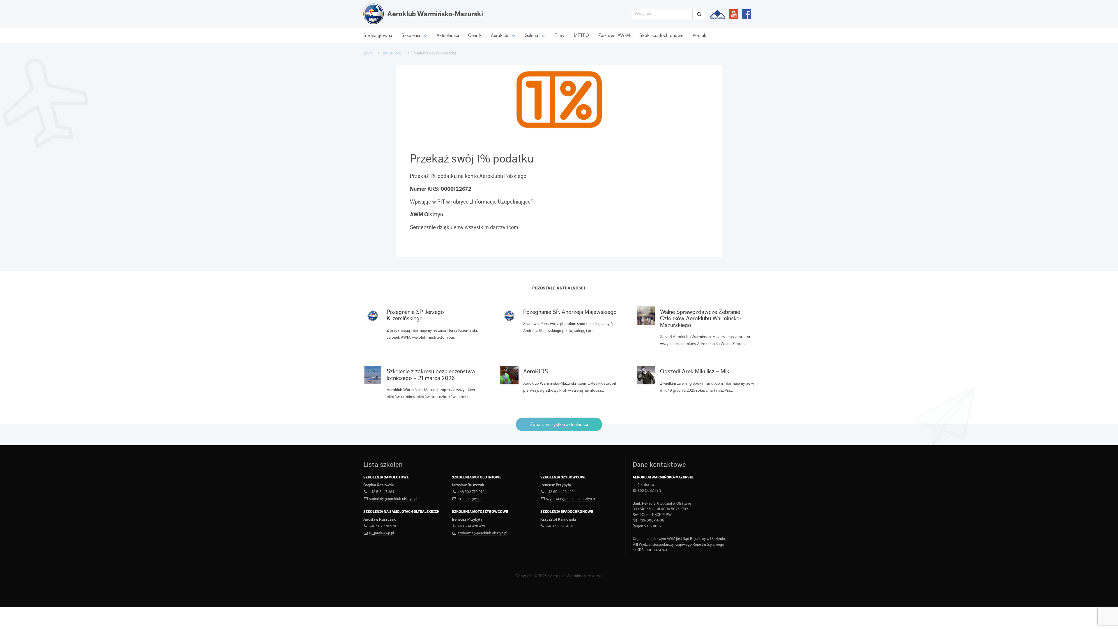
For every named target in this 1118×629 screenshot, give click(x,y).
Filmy (559, 35)
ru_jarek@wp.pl (470, 499)
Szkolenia (410, 35)
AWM (368, 53)
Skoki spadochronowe (661, 35)
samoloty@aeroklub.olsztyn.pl (393, 499)
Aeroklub (499, 35)
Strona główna (377, 35)
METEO (581, 35)
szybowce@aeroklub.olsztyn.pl (571, 499)
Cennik (475, 35)
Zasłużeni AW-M (614, 35)
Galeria (531, 35)
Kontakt (700, 35)
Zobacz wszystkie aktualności (559, 424)
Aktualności (447, 35)
